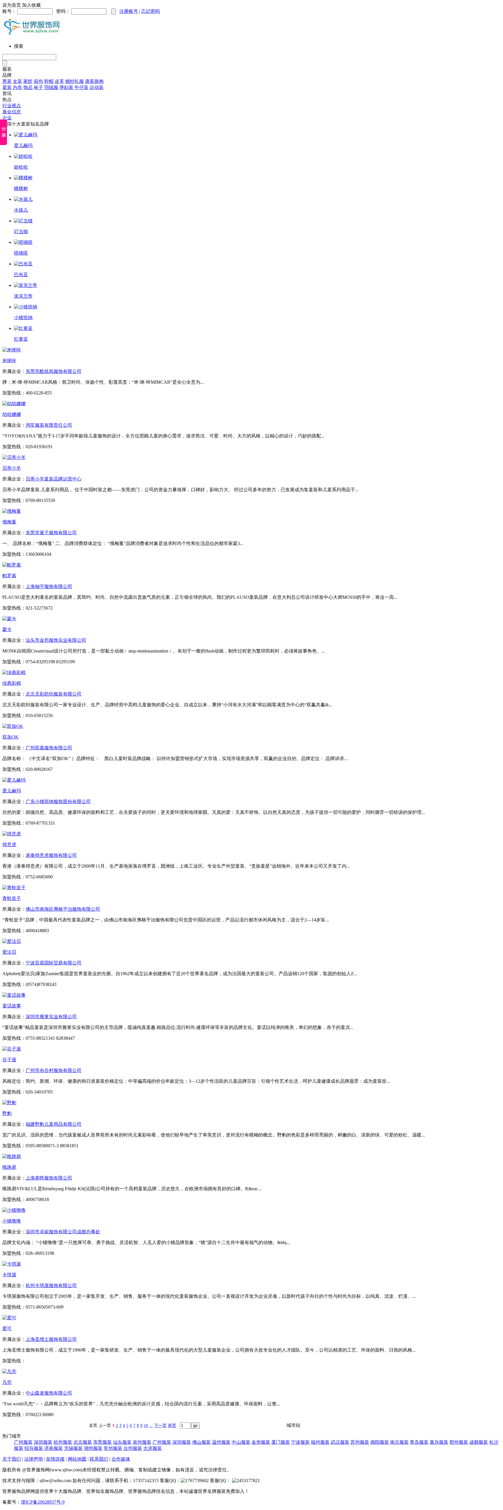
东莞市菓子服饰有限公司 (51, 532)
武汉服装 (340, 1442)
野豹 (7, 1113)
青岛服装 (419, 1442)
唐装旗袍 (94, 81)
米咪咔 (9, 360)
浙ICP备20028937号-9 (43, 1502)
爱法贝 (9, 952)
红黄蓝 (21, 339)
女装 (17, 81)
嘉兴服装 (439, 1442)
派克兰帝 (23, 296)
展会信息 (11, 111)
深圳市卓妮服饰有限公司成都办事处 (63, 1231)
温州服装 (221, 1442)
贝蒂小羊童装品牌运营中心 (54, 478)
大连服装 (152, 1448)
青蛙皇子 (11, 898)
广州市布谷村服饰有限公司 (54, 1070)
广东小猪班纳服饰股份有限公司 (58, 801)
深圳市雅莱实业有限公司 (51, 1016)
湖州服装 (93, 1448)
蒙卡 (7, 629)
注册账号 (128, 11)
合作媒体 (120, 1459)
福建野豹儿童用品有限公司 (54, 1124)
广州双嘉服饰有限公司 (49, 747)
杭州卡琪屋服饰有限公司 (51, 1285)
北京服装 (82, 1442)
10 (146, 1425)
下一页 (160, 1425)
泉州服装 (142, 1442)
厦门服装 (280, 1442)
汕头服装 (122, 1442)
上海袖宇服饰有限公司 (49, 586)
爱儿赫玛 (23, 145)
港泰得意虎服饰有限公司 (51, 855)
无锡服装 (73, 1448)
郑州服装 (458, 1442)
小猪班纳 (23, 317)
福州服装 (320, 1442)
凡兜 (7, 1382)
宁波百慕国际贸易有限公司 (54, 962)
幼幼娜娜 (11, 414)
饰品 (28, 87)
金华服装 (261, 1442)
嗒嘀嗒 (21, 253)
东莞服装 (102, 1442)
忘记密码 (150, 11)
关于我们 (11, 1459)
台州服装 (132, 1448)
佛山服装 (201, 1442)
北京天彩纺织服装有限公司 (54, 693)
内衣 (17, 87)
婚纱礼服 (74, 81)
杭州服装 (63, 1442)
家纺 (28, 81)
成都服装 (478, 1442)
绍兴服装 (33, 1448)
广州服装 (23, 1442)
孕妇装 (66, 87)
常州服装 (113, 1448)
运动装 (97, 87)
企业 (7, 117)
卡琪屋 (9, 1274)
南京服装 (399, 1442)
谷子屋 (9, 1059)
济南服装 (53, 1448)
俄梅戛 (9, 521)
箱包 (38, 81)
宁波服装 (300, 1442)
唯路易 (9, 1167)
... (151, 1425)
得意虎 (9, 844)
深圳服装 (43, 1442)
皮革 (59, 81)
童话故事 (11, 1005)
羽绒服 (51, 87)
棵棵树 (21, 188)
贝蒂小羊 (11, 468)
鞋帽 (49, 81)
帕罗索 (9, 575)
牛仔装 (81, 87)
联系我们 (99, 1459)
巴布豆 (21, 274)
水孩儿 (21, 210)
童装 (7, 87)
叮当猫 (21, 231)
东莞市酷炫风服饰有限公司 (54, 371)
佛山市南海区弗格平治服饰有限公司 (63, 909)
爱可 (7, 1328)
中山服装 (241, 1442)
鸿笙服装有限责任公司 (49, 425)
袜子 (38, 87)
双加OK (10, 737)
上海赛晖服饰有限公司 (49, 1177)
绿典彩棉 (11, 683)
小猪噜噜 (11, 1220)
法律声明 (33, 1459)
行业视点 (11, 105)
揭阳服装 (379, 1442)
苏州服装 (359, 1442)
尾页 (172, 1425)
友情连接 (55, 1459)
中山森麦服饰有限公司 (49, 1393)
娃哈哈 (21, 167)
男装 (7, 81)
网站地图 (77, 1459)
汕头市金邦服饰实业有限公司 (56, 640)
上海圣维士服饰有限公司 (51, 1339)
